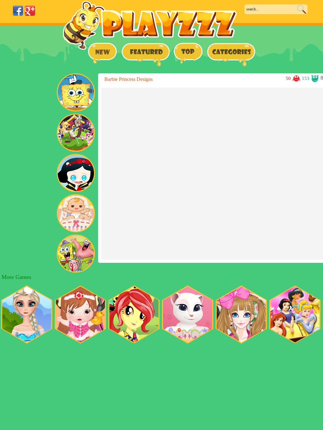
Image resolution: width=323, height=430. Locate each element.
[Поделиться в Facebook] (18, 11)
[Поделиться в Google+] (30, 11)
